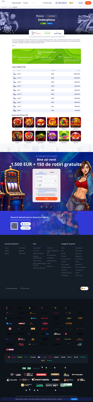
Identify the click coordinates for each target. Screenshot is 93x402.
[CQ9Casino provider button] (80, 318)
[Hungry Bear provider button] (33, 344)
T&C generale (36, 248)
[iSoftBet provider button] (69, 313)
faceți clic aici (67, 399)
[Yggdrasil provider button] (45, 307)
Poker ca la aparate (80, 267)
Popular (63, 253)
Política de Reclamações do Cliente (39, 264)
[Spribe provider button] (57, 318)
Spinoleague (64, 275)
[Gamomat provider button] (33, 307)
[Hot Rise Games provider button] (21, 344)
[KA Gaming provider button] (69, 333)
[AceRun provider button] (57, 339)
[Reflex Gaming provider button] (45, 339)
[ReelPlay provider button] (10, 333)
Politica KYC (50, 248)
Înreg (88, 3)
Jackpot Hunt (78, 251)
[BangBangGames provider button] (57, 333)
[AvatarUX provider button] (69, 328)
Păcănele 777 (78, 264)
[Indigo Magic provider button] (10, 339)
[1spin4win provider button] (33, 313)
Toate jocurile (79, 270)
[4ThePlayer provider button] (80, 328)
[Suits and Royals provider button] (69, 344)
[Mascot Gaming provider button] (45, 328)
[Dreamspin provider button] (57, 344)
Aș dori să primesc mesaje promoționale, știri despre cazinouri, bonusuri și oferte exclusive (46, 195)
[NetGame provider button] (69, 307)
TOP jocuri (64, 270)
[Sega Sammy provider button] (57, 328)
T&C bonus (36, 251)
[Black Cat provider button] (10, 344)
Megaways (78, 256)
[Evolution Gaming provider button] (57, 323)
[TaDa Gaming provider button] (69, 323)
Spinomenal (22, 253)
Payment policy (37, 261)
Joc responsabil (51, 255)
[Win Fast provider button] (10, 328)
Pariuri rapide (65, 264)
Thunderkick (22, 248)
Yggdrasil (21, 251)
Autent (81, 3)
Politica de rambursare (39, 268)
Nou (62, 251)
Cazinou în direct (65, 259)
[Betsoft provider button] (57, 307)
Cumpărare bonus (66, 267)
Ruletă (77, 262)
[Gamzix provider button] (21, 307)
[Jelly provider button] (33, 339)
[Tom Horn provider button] (33, 323)
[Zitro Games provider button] (80, 323)
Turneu (9, 7)
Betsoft (7, 253)
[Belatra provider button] (10, 323)
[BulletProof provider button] (21, 333)
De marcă (63, 262)
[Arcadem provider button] (21, 318)
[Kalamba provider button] (57, 313)
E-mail (41, 172)
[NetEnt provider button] (21, 313)
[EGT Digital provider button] (21, 339)
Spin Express (78, 248)
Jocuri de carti (79, 259)
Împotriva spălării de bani (52, 251)
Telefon (52, 172)
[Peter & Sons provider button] (10, 313)
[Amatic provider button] (80, 307)
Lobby (63, 248)
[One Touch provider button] (21, 328)
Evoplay (7, 251)
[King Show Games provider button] (33, 328)
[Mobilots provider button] (33, 318)
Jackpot (77, 273)
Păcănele (63, 256)
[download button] (14, 226)
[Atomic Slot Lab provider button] (69, 318)
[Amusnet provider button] (69, 339)
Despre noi (50, 266)
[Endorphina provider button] (10, 307)
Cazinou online (4, 7)
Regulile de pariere (38, 253)
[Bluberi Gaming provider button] (45, 323)
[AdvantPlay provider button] (80, 339)
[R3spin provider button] (45, 344)
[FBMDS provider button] (21, 323)
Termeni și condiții (50, 190)
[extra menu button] (33, 3)
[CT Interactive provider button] (10, 318)
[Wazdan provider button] (45, 313)
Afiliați (48, 263)
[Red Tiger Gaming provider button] (45, 318)
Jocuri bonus (78, 275)
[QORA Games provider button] (80, 333)
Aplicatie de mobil (52, 261)
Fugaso (7, 248)
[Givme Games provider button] (80, 313)
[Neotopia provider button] (80, 344)
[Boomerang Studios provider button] (33, 333)
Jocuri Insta (78, 253)
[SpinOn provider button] (45, 333)
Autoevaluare (50, 258)
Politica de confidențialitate (43, 189)
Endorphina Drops (66, 273)
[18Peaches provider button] (10, 349)
